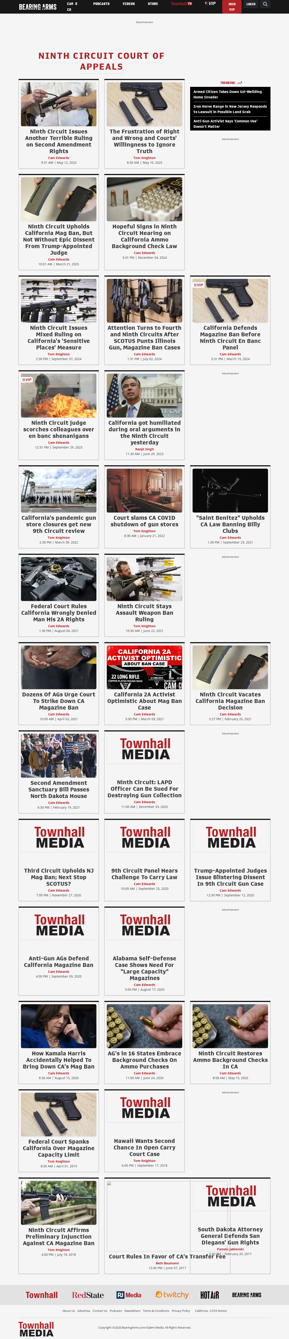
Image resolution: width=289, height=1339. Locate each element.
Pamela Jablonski (230, 1249)
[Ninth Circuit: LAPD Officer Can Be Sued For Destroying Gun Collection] (144, 748)
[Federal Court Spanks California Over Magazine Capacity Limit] (58, 1114)
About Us (69, 1311)
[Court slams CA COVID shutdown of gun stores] (144, 490)
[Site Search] (265, 4)
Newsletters (132, 1311)
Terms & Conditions (156, 1311)
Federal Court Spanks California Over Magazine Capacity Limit (59, 1148)
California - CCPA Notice (211, 1311)
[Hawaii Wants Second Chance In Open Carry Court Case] (144, 1107)
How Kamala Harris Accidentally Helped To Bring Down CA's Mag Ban (59, 1059)
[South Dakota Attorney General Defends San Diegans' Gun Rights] (230, 1195)
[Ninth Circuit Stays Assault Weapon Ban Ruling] (144, 579)
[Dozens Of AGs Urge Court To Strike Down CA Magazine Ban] (58, 667)
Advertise (83, 1311)
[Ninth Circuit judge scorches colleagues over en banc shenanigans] (58, 395)
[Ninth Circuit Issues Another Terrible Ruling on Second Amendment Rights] (58, 104)
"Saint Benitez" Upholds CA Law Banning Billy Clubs (230, 524)
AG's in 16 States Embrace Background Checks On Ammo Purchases (144, 1059)
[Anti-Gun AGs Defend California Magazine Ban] (58, 924)
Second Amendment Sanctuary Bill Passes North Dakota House (58, 789)
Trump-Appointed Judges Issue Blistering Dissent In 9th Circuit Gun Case (230, 877)
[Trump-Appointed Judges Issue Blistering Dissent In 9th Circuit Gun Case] (230, 837)
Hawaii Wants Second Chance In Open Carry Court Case (144, 1147)
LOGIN (250, 4)
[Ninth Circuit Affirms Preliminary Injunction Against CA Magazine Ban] (58, 1202)
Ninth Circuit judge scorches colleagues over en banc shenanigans (58, 429)
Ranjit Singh (144, 449)
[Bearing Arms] (38, 7)
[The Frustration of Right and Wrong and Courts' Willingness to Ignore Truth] (144, 104)
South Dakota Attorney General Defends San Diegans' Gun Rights (230, 1235)
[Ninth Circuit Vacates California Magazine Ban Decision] (230, 667)
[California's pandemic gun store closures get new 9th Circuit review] (58, 490)
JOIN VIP (231, 7)
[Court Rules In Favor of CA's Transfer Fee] (167, 1216)
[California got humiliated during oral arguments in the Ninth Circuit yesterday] (144, 395)
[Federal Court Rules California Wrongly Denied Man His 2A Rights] (58, 579)
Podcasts (116, 1311)
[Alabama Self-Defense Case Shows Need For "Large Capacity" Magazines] (144, 924)
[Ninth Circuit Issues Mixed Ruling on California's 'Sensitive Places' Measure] (58, 300)
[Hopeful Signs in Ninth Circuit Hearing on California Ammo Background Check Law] (144, 199)
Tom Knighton (144, 158)
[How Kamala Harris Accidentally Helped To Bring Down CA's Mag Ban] (58, 1026)
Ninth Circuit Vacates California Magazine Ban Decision (230, 700)
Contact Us (100, 1311)
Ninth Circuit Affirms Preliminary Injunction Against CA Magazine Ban (59, 1236)
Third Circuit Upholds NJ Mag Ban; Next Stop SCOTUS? (59, 877)
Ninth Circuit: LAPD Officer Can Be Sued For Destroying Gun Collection (144, 788)
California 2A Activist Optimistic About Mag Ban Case (144, 700)
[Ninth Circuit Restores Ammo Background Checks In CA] (230, 1026)
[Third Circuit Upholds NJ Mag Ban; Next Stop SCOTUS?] (58, 837)
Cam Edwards (58, 158)
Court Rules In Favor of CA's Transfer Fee (167, 1256)
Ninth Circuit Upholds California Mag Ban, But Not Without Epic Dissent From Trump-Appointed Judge (59, 239)
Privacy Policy (181, 1311)
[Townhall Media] (36, 1329)
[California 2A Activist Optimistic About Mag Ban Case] (144, 667)
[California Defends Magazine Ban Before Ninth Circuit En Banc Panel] (230, 300)
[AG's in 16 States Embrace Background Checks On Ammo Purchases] (144, 1026)
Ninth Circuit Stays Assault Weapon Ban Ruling (144, 612)
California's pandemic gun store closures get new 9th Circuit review (58, 524)
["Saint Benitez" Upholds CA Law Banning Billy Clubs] (230, 490)
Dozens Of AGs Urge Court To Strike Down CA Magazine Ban (58, 700)
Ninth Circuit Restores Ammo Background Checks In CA (230, 1059)
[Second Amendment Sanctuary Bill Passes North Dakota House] (58, 755)
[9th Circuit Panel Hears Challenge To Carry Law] (144, 837)
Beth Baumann (167, 1263)
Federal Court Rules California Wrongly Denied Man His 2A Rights (58, 612)
